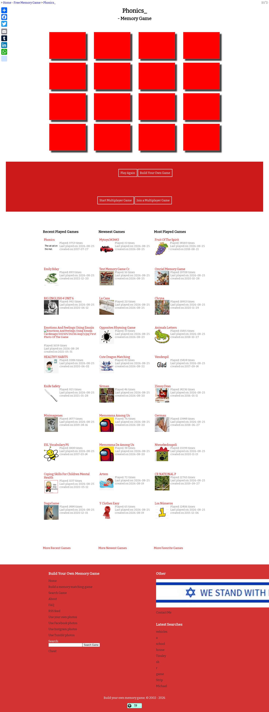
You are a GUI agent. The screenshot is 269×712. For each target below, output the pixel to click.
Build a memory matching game (70, 587)
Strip (159, 680)
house (160, 650)
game (160, 674)
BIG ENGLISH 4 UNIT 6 (59, 298)
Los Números (164, 503)
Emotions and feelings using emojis (69, 327)
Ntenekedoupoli (166, 445)
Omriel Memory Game (170, 269)
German (160, 415)
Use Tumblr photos (61, 635)
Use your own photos (62, 617)
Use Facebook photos (62, 623)
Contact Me (163, 612)
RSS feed (54, 611)
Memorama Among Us (114, 415)
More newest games (112, 548)
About (52, 599)
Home (52, 581)
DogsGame (51, 503)
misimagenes (53, 415)
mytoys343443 (109, 239)
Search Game (57, 593)
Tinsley (161, 656)
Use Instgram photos (62, 629)
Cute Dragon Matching (114, 357)
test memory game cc (114, 269)
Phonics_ (49, 2)
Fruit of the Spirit (167, 239)
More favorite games (168, 548)
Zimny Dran (163, 386)
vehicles (161, 631)
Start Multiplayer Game (116, 200)
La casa (104, 298)
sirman (104, 386)
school (160, 644)
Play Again (128, 173)
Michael (161, 686)
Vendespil (162, 357)
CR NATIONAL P (165, 474)
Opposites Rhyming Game (117, 327)
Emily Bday (51, 269)
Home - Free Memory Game (22, 2)
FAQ (51, 605)
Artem (103, 474)
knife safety (52, 386)
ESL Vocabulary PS (56, 445)
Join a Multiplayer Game (153, 200)
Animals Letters (166, 327)
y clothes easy (109, 503)
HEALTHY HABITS (56, 357)
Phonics (49, 239)
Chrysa (159, 298)
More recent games (57, 548)
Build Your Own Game (155, 173)
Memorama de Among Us (116, 445)
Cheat (52, 651)
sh (157, 662)
